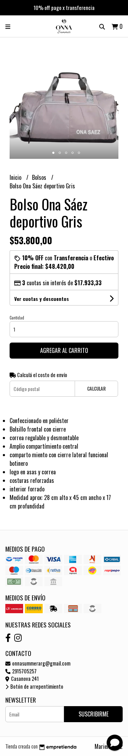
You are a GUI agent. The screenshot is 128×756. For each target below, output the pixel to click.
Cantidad (17, 317)
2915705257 (24, 671)
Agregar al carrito (64, 350)
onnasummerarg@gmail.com (40, 663)
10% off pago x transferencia (64, 7)
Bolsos (40, 177)
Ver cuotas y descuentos (41, 298)
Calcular (96, 388)
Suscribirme (93, 714)
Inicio (16, 177)
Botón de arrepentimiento (36, 686)
